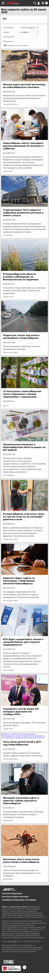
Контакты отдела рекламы (15, 897)
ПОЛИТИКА (8, 235)
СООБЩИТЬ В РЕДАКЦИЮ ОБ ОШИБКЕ (19, 900)
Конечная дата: (8, 41)
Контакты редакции (12, 894)
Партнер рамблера (21, 962)
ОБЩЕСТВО (8, 297)
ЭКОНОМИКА (8, 475)
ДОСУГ (6, 406)
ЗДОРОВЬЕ (8, 171)
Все (4, 18)
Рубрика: (6, 32)
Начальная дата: (9, 37)
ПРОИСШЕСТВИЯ (10, 104)
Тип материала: (8, 27)
